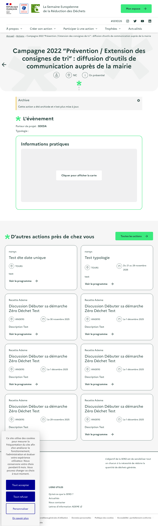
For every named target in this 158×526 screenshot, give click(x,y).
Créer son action (41, 28)
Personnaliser (20, 508)
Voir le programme (23, 281)
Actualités (135, 28)
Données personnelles (81, 517)
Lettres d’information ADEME (64, 506)
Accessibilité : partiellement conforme (134, 517)
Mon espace (133, 8)
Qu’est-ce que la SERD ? (61, 494)
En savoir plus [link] (20, 518)
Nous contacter (57, 502)
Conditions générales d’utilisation (53, 517)
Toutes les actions (131, 236)
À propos (12, 28)
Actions (20, 35)
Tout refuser (20, 496)
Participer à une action (78, 28)
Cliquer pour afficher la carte (79, 175)
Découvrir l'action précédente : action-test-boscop (4, 65)
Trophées (111, 28)
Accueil (10, 35)
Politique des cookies (104, 517)
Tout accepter (20, 485)
